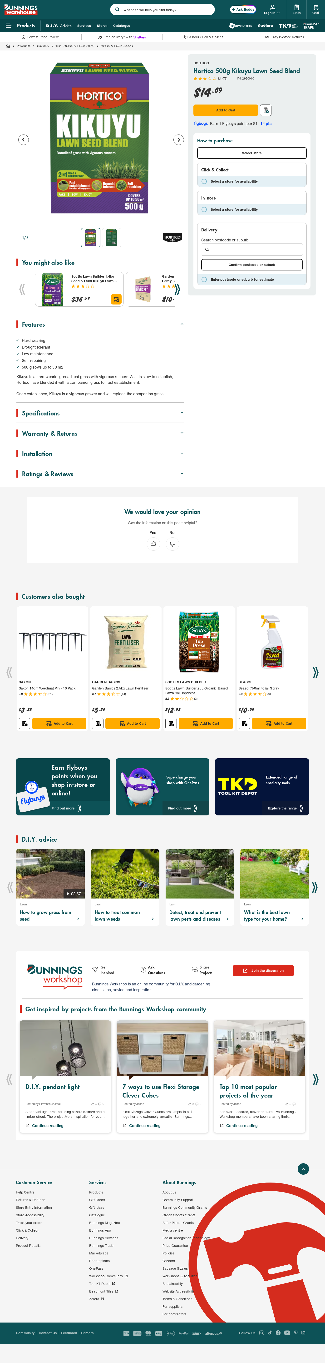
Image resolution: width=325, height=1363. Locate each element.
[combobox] (162, 9)
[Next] (177, 289)
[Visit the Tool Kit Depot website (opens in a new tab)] (288, 25)
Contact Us (48, 1333)
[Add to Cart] (116, 299)
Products (23, 46)
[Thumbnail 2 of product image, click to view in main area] (111, 237)
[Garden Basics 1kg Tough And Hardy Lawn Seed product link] (143, 289)
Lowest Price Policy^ (43, 37)
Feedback (69, 1333)
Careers (87, 1333)
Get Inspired (107, 969)
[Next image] (178, 140)
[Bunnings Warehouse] (21, 13)
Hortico (201, 63)
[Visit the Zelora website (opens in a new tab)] (265, 25)
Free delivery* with (117, 37)
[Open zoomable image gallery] (178, 217)
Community (25, 1333)
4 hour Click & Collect (206, 37)
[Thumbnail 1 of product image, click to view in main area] (90, 237)
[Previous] (22, 289)
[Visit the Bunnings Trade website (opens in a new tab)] (311, 25)
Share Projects (206, 969)
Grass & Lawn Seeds (117, 46)
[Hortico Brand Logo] (172, 237)
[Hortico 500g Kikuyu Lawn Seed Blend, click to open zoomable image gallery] (101, 139)
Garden (43, 46)
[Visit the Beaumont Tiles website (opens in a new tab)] (240, 25)
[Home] (8, 46)
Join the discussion (267, 971)
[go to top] (303, 1169)
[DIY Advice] (59, 25)
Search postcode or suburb (224, 240)
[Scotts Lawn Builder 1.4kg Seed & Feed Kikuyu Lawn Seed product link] (52, 289)
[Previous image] (23, 140)
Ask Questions (156, 969)
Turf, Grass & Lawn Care (74, 46)
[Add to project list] (265, 110)
